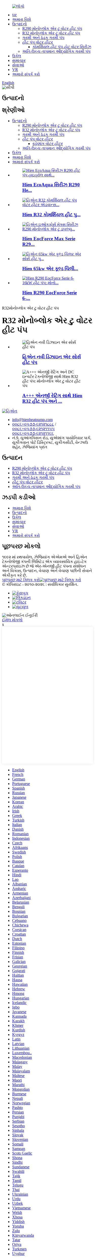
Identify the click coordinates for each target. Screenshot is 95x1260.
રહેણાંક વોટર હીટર (47, 143)
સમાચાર (19, 60)
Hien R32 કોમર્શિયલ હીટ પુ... (51, 214)
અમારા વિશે (21, 19)
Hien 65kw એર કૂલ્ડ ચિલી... (50, 268)
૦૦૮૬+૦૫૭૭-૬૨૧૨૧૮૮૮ (33, 424)
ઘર (14, 15)
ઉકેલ (16, 56)
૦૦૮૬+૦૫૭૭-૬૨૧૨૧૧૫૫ (33, 429)
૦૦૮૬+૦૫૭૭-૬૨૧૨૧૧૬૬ (33, 433)
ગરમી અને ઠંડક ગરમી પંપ (43, 37)
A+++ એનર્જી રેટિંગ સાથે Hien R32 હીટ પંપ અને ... (52, 398)
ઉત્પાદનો (19, 24)
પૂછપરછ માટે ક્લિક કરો (21, 580)
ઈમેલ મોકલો (12, 620)
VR (15, 69)
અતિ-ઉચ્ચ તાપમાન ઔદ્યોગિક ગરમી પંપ (56, 51)
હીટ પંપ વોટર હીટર (37, 42)
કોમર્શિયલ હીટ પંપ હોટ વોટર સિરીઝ (61, 47)
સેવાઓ (18, 65)
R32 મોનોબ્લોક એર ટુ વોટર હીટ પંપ (51, 33)
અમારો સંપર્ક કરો (26, 74)
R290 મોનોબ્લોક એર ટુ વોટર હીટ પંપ (52, 28)
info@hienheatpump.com (32, 419)
